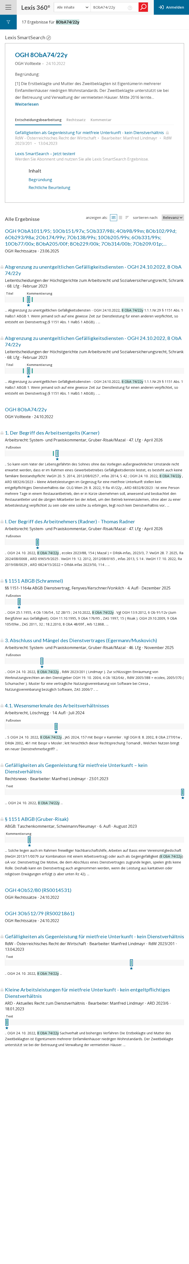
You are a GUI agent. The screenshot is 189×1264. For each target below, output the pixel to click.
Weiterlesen (27, 104)
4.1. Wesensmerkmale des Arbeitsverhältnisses (57, 705)
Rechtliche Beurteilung (49, 187)
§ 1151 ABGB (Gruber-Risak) (36, 819)
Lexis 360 (35, 7)
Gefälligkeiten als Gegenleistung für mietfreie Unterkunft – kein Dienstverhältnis (76, 768)
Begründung (40, 179)
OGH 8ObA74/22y (41, 54)
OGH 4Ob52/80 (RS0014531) (38, 890)
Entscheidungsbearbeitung (38, 119)
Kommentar (101, 119)
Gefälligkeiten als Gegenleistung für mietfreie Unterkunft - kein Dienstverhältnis (89, 132)
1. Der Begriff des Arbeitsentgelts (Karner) (52, 433)
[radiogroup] (120, 217)
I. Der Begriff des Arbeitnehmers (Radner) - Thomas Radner (70, 521)
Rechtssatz (76, 119)
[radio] (113, 217)
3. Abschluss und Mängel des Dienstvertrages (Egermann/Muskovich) (81, 640)
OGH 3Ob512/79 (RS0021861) (39, 913)
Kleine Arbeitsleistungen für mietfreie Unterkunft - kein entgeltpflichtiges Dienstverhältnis (87, 993)
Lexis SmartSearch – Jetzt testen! (45, 153)
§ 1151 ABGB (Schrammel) (34, 581)
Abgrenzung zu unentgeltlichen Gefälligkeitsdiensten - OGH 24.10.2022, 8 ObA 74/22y (93, 270)
